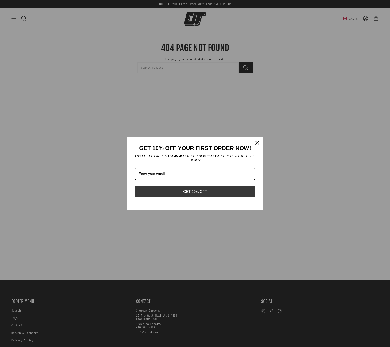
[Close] (257, 142)
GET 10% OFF (195, 192)
